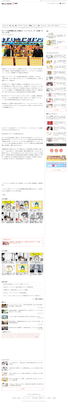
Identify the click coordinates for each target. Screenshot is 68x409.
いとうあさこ (19, 334)
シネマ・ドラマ (50, 25)
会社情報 (14, 398)
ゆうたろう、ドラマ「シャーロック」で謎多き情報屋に (15, 292)
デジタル (57, 25)
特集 (47, 31)
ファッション (43, 25)
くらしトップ (5, 25)
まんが (54, 0)
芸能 (39, 25)
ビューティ (50, 0)
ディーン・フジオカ (15, 336)
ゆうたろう (25, 334)
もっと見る (22, 388)
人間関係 (30, 25)
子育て (41, 0)
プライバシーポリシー (26, 398)
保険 (16, 25)
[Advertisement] (34, 14)
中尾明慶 (36, 336)
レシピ (47, 0)
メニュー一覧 (64, 0)
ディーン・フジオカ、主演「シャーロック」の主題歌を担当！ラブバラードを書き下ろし (22, 295)
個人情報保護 (35, 398)
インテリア (20, 25)
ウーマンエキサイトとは (29, 396)
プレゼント (59, 0)
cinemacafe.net (10, 34)
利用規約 (19, 398)
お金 (13, 25)
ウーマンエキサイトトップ (53, 3)
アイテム (25, 25)
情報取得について (42, 398)
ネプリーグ (24, 336)
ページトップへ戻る (56, 170)
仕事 (10, 25)
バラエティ (30, 336)
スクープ (12, 334)
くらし (44, 0)
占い (56, 0)
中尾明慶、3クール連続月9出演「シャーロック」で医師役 (16, 289)
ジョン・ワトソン (6, 336)
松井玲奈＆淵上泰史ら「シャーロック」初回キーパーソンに (16, 284)
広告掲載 (54, 398)
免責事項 (49, 398)
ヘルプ (43, 396)
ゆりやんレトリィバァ (34, 334)
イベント (35, 25)
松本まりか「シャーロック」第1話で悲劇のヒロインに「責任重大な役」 (19, 287)
